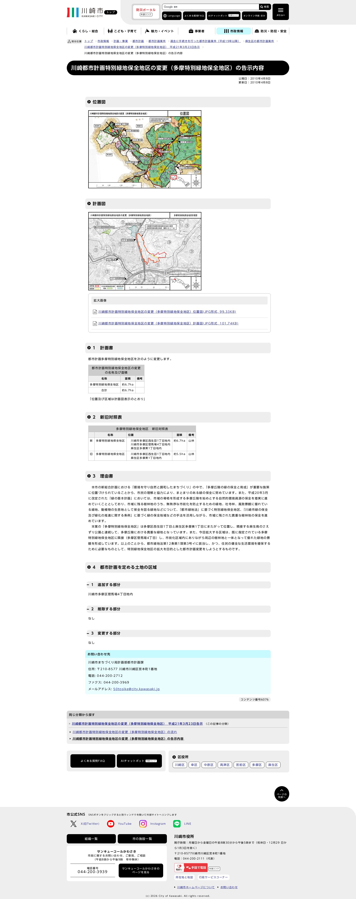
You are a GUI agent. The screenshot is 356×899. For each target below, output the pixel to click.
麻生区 (273, 764)
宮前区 (241, 764)
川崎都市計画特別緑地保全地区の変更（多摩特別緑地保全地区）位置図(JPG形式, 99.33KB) (167, 311)
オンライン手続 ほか (254, 16)
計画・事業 (121, 41)
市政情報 (103, 41)
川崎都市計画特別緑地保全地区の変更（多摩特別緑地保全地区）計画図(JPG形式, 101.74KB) (168, 323)
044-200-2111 (194, 858)
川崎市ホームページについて (196, 887)
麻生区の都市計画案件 (259, 41)
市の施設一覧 (142, 838)
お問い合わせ (229, 887)
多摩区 (257, 764)
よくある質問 (194, 16)
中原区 (209, 764)
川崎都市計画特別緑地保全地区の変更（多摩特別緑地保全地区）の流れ (125, 732)
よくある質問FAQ (93, 761)
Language (174, 16)
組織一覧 (91, 838)
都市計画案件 (157, 41)
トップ (88, 41)
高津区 (225, 764)
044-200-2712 (110, 675)
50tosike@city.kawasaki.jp (136, 689)
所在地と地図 (184, 877)
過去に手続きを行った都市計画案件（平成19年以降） (205, 41)
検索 (266, 6)
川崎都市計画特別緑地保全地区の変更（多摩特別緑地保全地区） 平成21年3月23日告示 (142, 47)
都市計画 (138, 41)
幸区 (194, 764)
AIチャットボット (223, 15)
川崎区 (180, 764)
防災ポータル (146, 11)
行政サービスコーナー (213, 877)
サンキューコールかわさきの (141, 870)
